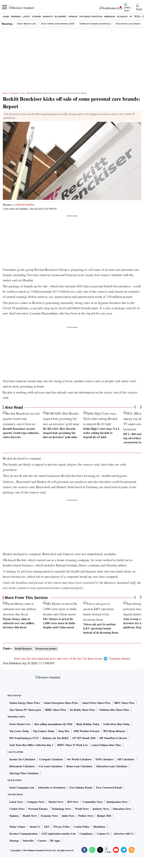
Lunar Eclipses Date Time (106, 745)
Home (6, 16)
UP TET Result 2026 (84, 738)
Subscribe (28, 841)
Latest (26, 16)
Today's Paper (17, 827)
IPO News (73, 802)
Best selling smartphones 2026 (57, 23)
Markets (48, 16)
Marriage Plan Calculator (24, 773)
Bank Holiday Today (87, 724)
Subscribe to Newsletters (52, 787)
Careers (42, 841)
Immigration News (117, 802)
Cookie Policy (81, 827)
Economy (122, 16)
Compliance (86, 834)
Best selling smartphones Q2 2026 (53, 724)
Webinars (109, 16)
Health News (30, 816)
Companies (14, 92)
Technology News (61, 809)
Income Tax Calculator (22, 759)
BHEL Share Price (55, 710)
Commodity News (92, 802)
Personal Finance (38, 809)
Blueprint (61, 16)
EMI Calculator (104, 759)
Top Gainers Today (43, 731)
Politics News (85, 816)
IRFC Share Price (124, 703)
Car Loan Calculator (50, 766)
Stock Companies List (21, 787)
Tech (137, 16)
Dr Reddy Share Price (82, 710)
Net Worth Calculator (79, 759)
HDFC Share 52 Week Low (72, 745)
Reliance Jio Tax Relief (55, 738)
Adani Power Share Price (96, 703)
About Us (34, 827)
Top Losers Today (19, 731)
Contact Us (103, 834)
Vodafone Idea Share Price (114, 710)
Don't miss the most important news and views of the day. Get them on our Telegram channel (72, 658)
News (23, 92)
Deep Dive (64, 731)
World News (82, 809)
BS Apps (55, 841)
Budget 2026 (104, 816)
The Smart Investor (90, 16)
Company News (35, 802)
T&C (47, 827)
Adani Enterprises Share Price (61, 703)
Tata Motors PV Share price (25, 710)
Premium (15, 16)
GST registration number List (59, 834)
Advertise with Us (123, 834)
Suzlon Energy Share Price (24, 703)
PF (131, 16)
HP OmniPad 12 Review (113, 738)
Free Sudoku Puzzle (81, 787)
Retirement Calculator (22, 766)
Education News (122, 809)
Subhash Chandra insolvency (95, 23)
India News (68, 816)
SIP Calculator (125, 759)
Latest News (16, 802)
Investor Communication (23, 834)
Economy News (49, 816)
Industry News (101, 809)
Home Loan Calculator (79, 766)
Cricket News (16, 809)
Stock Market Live (26, 23)
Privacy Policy (62, 827)
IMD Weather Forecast (86, 731)
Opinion (72, 16)
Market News (55, 802)
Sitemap (14, 841)
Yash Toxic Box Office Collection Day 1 (31, 745)
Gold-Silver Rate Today (116, 724)
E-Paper (36, 16)
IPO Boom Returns (114, 731)
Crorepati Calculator (51, 759)
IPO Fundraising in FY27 (24, 738)
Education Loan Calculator (111, 766)
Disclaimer (99, 827)
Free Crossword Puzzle (109, 787)
